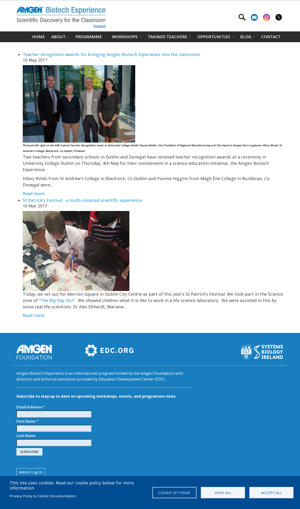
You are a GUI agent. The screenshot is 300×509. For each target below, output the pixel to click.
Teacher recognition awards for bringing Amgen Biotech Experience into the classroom (111, 54)
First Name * (27, 421)
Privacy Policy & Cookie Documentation (43, 496)
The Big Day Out (56, 300)
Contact (271, 36)
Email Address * (30, 407)
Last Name (25, 436)
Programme (88, 36)
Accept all (271, 492)
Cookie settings (174, 492)
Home (38, 36)
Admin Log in (30, 472)
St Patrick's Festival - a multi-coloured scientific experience (82, 200)
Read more (34, 193)
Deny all (223, 492)
